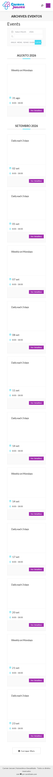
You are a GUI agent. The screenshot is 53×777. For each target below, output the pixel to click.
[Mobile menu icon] (48, 5)
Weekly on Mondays (22, 70)
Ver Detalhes (36, 111)
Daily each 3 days (20, 140)
